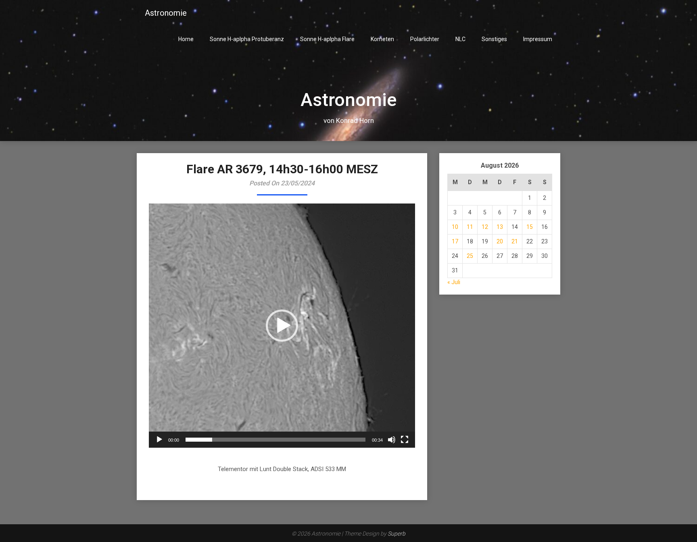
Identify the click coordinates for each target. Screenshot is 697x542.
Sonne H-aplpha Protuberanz (247, 39)
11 (470, 227)
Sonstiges (494, 39)
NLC (460, 39)
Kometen (382, 39)
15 (529, 227)
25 (470, 256)
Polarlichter (424, 39)
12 (485, 227)
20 (500, 241)
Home (186, 39)
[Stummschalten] (392, 440)
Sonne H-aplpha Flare (327, 39)
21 (514, 241)
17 (455, 241)
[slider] (275, 440)
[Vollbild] (405, 440)
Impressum (537, 39)
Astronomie (166, 13)
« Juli (453, 282)
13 (500, 227)
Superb (396, 533)
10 (455, 227)
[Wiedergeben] (159, 440)
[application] (282, 326)
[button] (282, 325)
